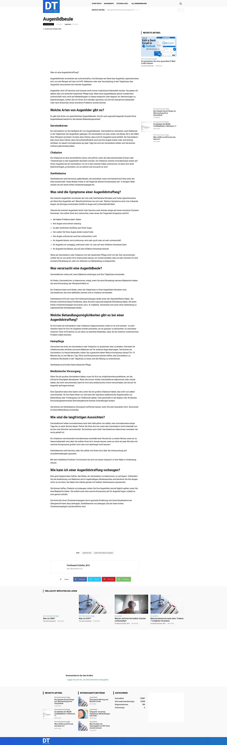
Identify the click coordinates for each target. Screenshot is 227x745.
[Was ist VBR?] (59, 604)
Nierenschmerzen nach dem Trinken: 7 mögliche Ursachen (167, 619)
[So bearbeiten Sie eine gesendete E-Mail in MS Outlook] (159, 46)
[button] (180, 3)
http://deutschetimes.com (74, 569)
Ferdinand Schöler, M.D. (53, 29)
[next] (182, 9)
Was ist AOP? (85, 618)
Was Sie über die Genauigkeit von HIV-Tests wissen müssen (100, 726)
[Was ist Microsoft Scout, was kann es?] (146, 139)
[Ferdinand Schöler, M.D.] (58, 567)
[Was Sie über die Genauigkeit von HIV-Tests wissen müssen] (83, 726)
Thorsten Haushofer (147, 66)
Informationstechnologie (149, 58)
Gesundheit (48, 24)
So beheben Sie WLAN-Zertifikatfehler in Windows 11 (164, 125)
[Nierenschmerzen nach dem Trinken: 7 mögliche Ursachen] (167, 604)
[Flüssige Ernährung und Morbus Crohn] (83, 701)
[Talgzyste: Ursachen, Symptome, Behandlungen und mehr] (83, 714)
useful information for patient (103, 553)
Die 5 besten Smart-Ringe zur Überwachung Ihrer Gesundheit (164, 113)
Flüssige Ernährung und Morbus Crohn (99, 700)
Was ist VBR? (49, 618)
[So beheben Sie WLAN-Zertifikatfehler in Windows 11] (146, 126)
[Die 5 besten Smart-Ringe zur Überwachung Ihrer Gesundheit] (146, 113)
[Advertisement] (94, 46)
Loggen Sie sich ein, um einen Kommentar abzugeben (88, 680)
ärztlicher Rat (87, 553)
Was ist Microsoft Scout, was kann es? (120, 10)
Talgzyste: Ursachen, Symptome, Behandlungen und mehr (100, 714)
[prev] (178, 9)
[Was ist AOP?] (95, 604)
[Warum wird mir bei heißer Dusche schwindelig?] (131, 604)
